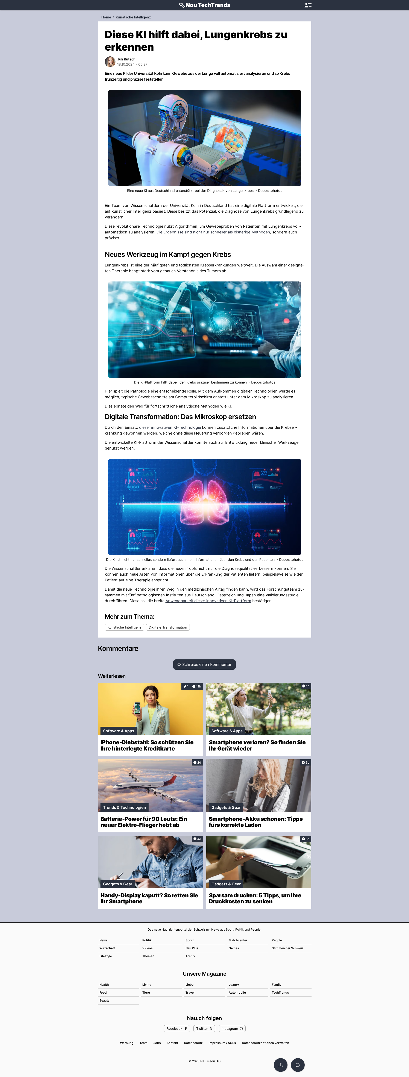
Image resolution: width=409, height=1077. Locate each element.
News (103, 940)
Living (146, 984)
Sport (189, 940)
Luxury (234, 984)
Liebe (189, 984)
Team (143, 1043)
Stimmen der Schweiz (288, 948)
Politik (147, 940)
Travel (190, 992)
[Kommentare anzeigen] (298, 1065)
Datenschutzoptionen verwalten (265, 1043)
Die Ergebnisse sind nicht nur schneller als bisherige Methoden (213, 232)
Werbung (127, 1043)
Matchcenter (238, 940)
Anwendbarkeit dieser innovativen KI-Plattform (208, 601)
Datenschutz (193, 1043)
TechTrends (280, 992)
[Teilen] (280, 1065)
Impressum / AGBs (222, 1043)
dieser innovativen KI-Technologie (170, 427)
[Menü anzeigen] (308, 5)
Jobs (157, 1043)
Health (104, 984)
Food (103, 992)
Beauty (104, 1000)
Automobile (237, 992)
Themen (148, 956)
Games (234, 948)
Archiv (190, 956)
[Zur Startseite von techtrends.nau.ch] (204, 5)
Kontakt (172, 1043)
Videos (147, 948)
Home (106, 17)
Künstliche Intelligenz (133, 17)
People (277, 940)
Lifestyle (105, 956)
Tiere (146, 992)
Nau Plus (191, 948)
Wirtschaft (107, 948)
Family (276, 984)
